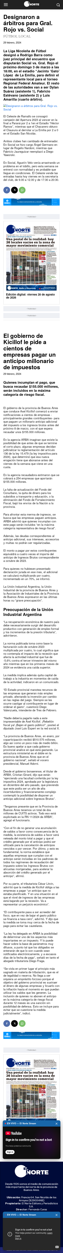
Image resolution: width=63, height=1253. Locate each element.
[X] (14, 190)
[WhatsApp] (22, 190)
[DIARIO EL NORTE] (31, 4)
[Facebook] (6, 190)
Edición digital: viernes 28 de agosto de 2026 (30, 296)
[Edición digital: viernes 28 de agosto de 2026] (31, 258)
